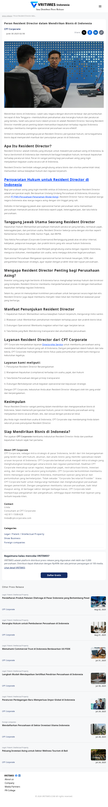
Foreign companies (14, 542)
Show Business (12, 538)
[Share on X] (84, 32)
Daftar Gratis (54, 575)
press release (7, 16)
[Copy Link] (101, 32)
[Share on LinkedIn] (95, 32)
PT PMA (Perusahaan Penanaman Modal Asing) (35, 196)
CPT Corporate (12, 29)
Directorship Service (52, 344)
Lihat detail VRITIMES (14, 567)
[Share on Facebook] (89, 32)
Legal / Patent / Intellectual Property (24, 534)
